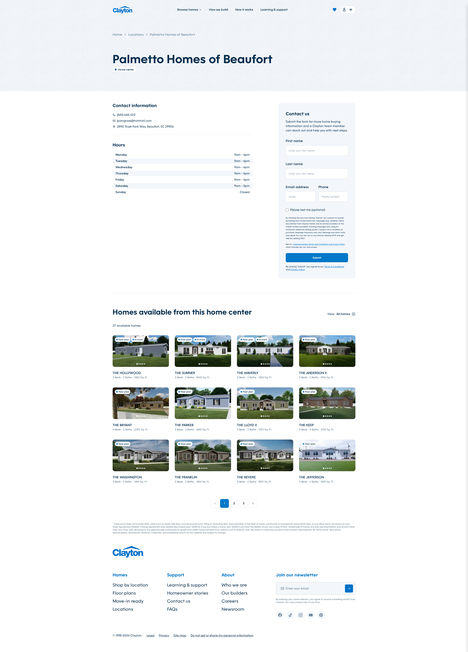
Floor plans (124, 593)
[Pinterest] (321, 615)
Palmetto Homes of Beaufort (172, 34)
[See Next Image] (164, 351)
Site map (179, 635)
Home (117, 34)
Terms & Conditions (334, 266)
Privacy (164, 635)
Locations (136, 34)
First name (294, 141)
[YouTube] (311, 615)
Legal (150, 635)
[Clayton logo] (123, 9)
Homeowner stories (187, 593)
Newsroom (233, 609)
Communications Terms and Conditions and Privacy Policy (318, 244)
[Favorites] (334, 10)
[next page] (253, 503)
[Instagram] (301, 615)
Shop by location (130, 585)
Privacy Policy (297, 269)
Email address (297, 187)
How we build (218, 10)
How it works (244, 10)
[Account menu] (347, 10)
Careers (230, 601)
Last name (294, 164)
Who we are (234, 585)
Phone (323, 187)
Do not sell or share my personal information (222, 635)
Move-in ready (128, 601)
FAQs (172, 609)
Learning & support (274, 10)
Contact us (178, 601)
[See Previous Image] (117, 351)
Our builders (235, 593)
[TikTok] (290, 615)
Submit (317, 257)
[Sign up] (349, 588)
